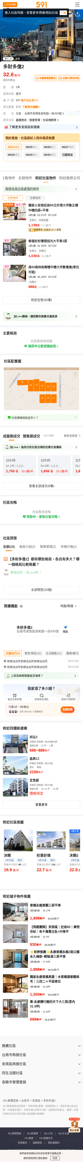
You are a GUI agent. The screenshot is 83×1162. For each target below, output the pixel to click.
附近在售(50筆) (41, 300)
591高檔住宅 (46, 1138)
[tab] (13, 198)
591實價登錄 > (12, 1100)
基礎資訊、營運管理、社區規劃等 (36, 120)
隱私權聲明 (53, 1143)
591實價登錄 (14, 1133)
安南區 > (37, 1100)
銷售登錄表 (70, 435)
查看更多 (41, 804)
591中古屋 (63, 1133)
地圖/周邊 (67, 606)
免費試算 (68, 709)
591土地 (48, 1133)
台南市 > (26, 1100)
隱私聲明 (42, 1158)
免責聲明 (22, 1143)
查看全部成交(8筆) (41, 486)
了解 (63, 12)
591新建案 (32, 1133)
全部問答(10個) (41, 589)
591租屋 (29, 1138)
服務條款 (37, 1143)
